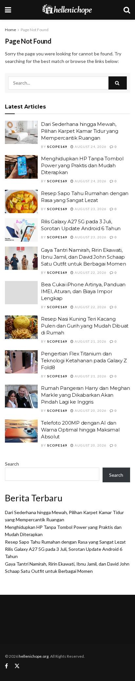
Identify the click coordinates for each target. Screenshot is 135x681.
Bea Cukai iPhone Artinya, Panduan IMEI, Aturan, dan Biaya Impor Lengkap (83, 291)
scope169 (57, 147)
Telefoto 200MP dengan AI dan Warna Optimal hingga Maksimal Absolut (80, 430)
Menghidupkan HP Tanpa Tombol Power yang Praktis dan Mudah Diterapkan (82, 165)
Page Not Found (34, 29)
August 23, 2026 (90, 209)
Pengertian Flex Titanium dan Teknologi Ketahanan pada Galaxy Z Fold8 (84, 361)
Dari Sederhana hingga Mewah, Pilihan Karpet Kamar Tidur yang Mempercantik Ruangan (79, 131)
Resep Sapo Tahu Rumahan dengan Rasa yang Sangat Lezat (65, 542)
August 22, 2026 (90, 272)
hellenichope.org (33, 656)
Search (12, 464)
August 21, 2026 (90, 341)
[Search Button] (117, 83)
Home (10, 29)
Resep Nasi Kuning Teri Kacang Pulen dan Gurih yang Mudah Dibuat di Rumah (84, 326)
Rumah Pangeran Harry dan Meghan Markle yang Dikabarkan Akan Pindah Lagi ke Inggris (85, 395)
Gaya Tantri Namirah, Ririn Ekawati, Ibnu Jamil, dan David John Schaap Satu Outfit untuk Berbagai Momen (83, 257)
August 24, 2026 (90, 147)
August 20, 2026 (90, 410)
